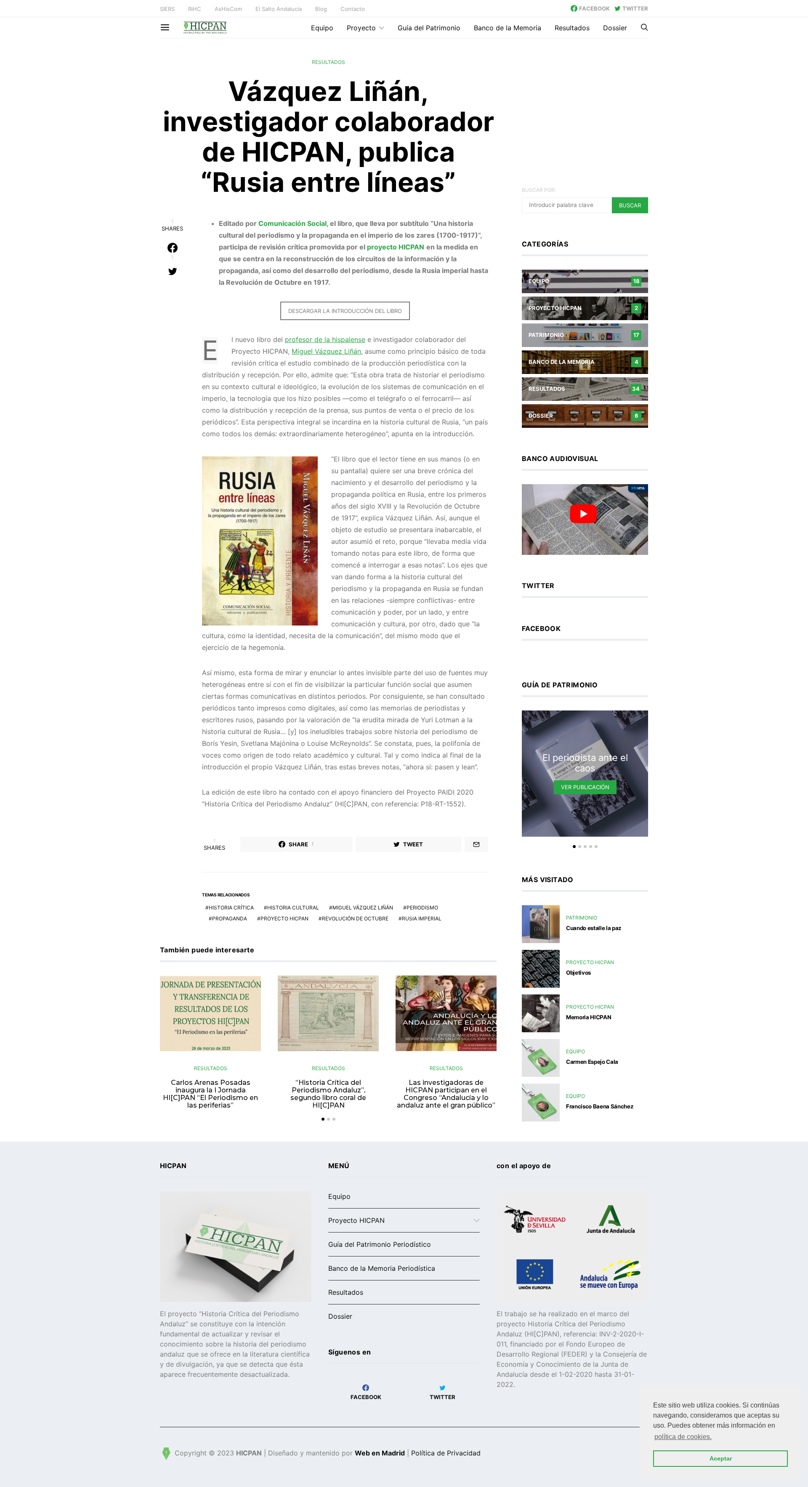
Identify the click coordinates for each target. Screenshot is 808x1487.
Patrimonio (581, 917)
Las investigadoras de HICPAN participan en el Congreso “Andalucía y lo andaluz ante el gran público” (446, 1094)
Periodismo (422, 907)
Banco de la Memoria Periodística (381, 1268)
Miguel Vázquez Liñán (326, 351)
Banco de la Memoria (507, 28)
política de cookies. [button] (683, 1436)
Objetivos (578, 972)
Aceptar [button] (721, 1458)
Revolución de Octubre (355, 918)
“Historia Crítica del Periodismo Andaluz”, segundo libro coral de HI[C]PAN (328, 1094)
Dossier (615, 28)
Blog (321, 8)
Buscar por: (539, 190)
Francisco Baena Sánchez (599, 1106)
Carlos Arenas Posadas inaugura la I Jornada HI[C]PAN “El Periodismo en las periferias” (210, 1094)
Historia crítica (231, 907)
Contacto (352, 8)
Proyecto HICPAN (284, 918)
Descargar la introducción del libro (345, 310)
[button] (323, 1119)
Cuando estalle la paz (594, 928)
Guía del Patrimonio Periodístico (379, 1244)
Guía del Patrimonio (429, 28)
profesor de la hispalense (325, 339)
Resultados (572, 28)
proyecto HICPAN (395, 247)
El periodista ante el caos (585, 763)
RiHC (194, 8)
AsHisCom (228, 8)
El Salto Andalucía (278, 8)
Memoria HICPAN (588, 1017)
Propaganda (229, 918)
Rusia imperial (421, 918)
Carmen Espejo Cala (592, 1061)
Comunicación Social (292, 223)
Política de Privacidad (446, 1453)
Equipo (322, 28)
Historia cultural (293, 907)
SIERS (167, 8)
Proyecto (361, 28)
